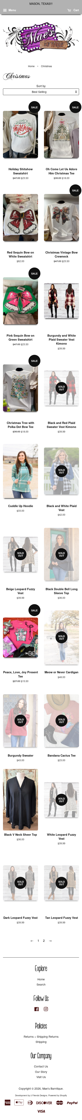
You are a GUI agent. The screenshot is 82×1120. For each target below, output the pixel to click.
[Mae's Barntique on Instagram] (46, 1010)
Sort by (41, 86)
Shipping (41, 1042)
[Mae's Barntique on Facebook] (36, 1010)
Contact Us (41, 1066)
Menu (12, 10)
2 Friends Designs (39, 1095)
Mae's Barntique (52, 1088)
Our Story (41, 1072)
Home (31, 66)
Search (41, 984)
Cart (76, 10)
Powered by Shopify (57, 1095)
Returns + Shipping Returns (41, 1036)
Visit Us (41, 1077)
